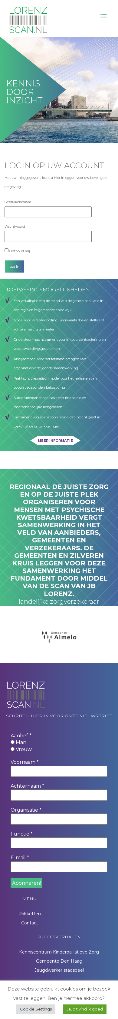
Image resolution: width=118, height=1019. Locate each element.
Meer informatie (55, 440)
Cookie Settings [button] (36, 1009)
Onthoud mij (19, 251)
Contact (29, 923)
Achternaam (27, 786)
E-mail (20, 857)
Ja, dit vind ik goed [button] (85, 1009)
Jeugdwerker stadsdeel (59, 970)
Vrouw (23, 749)
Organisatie (26, 810)
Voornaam (25, 762)
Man (20, 742)
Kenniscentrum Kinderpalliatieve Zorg (59, 952)
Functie (22, 834)
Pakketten (29, 914)
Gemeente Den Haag (59, 961)
